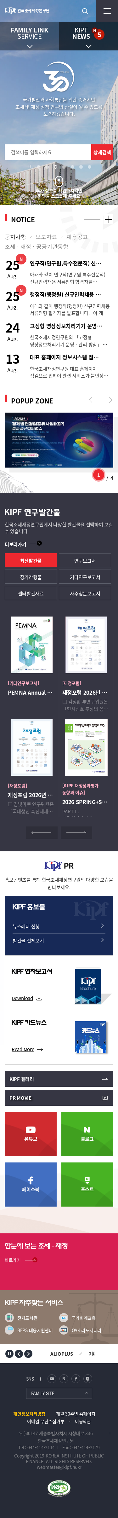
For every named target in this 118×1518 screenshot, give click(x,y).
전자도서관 (27, 1318)
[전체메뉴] (107, 11)
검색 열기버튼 (85, 11)
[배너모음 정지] (9, 1354)
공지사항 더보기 (108, 219)
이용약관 (83, 1421)
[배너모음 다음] (28, 1354)
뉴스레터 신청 (26, 926)
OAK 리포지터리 (86, 1330)
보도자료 (46, 237)
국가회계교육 (84, 1318)
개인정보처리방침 (29, 1414)
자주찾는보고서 (85, 593)
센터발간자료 (31, 593)
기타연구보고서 (85, 577)
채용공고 (77, 237)
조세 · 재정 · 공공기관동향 (36, 247)
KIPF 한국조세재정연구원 (30, 11)
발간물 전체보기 (28, 940)
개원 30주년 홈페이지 (75, 1414)
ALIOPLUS (61, 1353)
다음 (109, 400)
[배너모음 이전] (19, 1354)
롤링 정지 (100, 400)
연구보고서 (85, 560)
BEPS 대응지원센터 (35, 1330)
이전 (92, 400)
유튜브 (30, 1138)
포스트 (87, 1189)
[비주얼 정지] (31, 166)
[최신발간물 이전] (42, 832)
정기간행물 (31, 577)
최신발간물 (31, 560)
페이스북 (30, 1189)
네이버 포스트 (87, 1378)
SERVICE (29, 33)
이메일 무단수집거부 (45, 1421)
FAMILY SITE (42, 1393)
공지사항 (15, 237)
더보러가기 (15, 544)
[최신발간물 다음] (76, 832)
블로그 (87, 1138)
